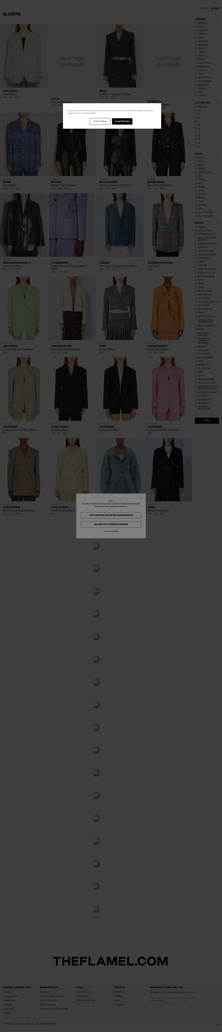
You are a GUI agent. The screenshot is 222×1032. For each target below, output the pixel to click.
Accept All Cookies (122, 121)
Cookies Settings (100, 121)
